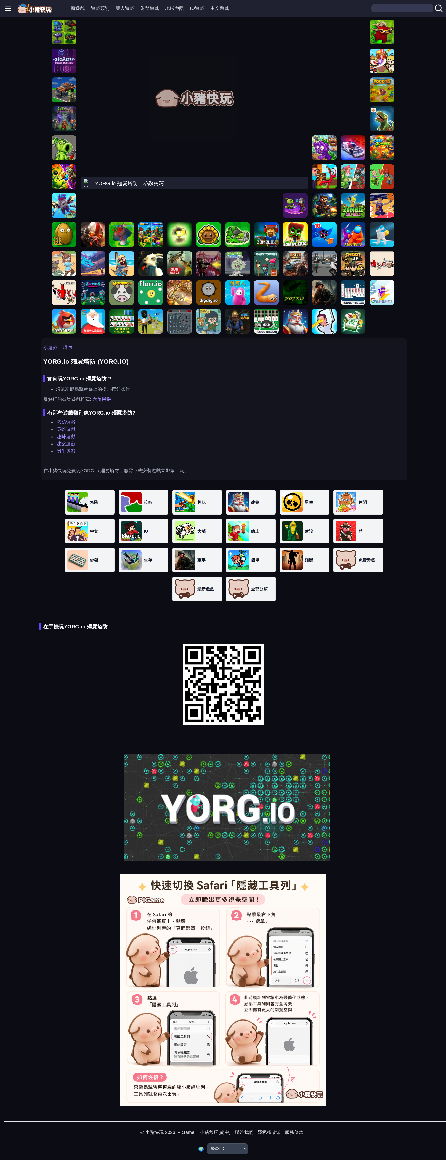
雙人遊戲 (125, 8)
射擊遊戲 (149, 8)
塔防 (67, 347)
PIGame (185, 1132)
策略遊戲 (66, 429)
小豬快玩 (154, 1132)
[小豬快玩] (34, 8)
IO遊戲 (197, 8)
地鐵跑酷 (174, 8)
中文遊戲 (219, 8)
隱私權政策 (269, 1132)
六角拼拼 (101, 399)
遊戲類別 (100, 8)
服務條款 (294, 1132)
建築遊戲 (66, 443)
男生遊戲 (66, 451)
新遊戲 (78, 8)
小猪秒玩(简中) (214, 1132)
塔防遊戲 (66, 422)
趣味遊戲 (66, 436)
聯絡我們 (244, 1132)
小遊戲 (50, 347)
